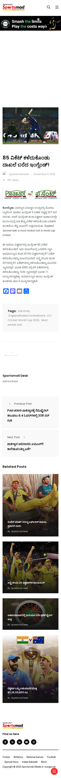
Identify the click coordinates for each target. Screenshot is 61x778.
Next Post (13, 437)
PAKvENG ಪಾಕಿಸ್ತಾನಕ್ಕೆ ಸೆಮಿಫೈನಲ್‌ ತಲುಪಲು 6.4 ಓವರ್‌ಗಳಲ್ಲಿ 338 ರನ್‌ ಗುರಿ (28, 415)
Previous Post (23, 404)
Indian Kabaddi (30, 762)
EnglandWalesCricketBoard (26, 316)
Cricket (6, 757)
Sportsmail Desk (15, 376)
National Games (35, 757)
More (44, 762)
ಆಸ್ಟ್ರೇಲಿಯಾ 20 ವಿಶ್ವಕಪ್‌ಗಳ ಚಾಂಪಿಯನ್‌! (26, 582)
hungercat (50, 766)
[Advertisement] (30, 66)
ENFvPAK (24, 311)
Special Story (11, 762)
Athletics (18, 757)
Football (51, 757)
